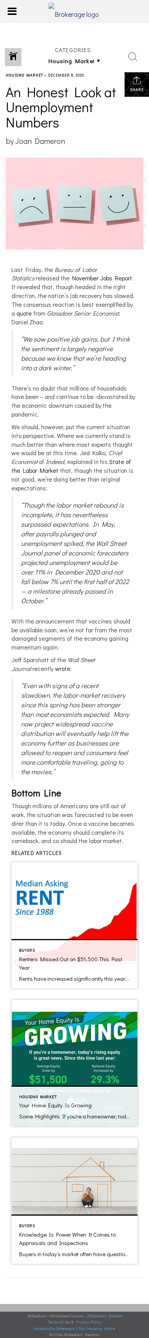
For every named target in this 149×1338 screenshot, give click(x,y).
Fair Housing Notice (97, 1328)
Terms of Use (59, 1322)
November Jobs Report (102, 278)
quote (24, 313)
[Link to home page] (75, 11)
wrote (62, 668)
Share (137, 89)
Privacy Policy (88, 1322)
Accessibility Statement (54, 1328)
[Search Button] (133, 57)
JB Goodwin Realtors (104, 1315)
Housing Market (24, 75)
